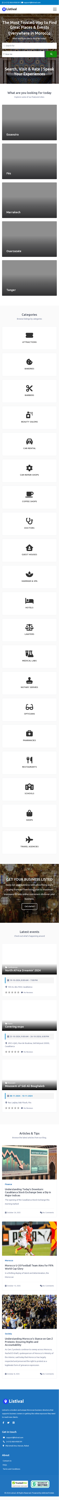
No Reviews (28, 992)
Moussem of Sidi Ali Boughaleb (24, 1086)
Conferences (13, 967)
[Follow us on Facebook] (4, 1422)
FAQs (5, 1465)
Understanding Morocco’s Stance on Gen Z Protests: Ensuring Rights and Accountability (29, 1341)
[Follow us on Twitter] (9, 1422)
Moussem (11, 1083)
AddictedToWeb (48, 1493)
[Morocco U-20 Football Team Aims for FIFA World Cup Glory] (29, 1238)
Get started (29, 906)
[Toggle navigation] (55, 9)
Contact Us (7, 1461)
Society (8, 1334)
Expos (10, 1023)
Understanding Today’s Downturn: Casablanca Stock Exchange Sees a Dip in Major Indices (28, 1192)
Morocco (9, 1260)
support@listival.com (14, 1437)
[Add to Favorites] (54, 947)
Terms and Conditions (11, 1469)
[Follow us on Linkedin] (14, 1422)
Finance (8, 1184)
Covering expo (14, 1026)
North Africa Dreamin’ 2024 (23, 970)
